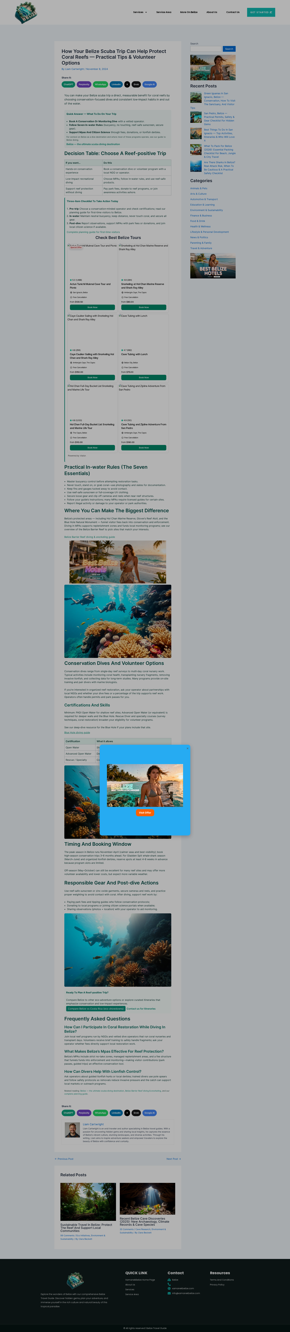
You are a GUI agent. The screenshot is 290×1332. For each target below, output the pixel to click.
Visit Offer (145, 812)
